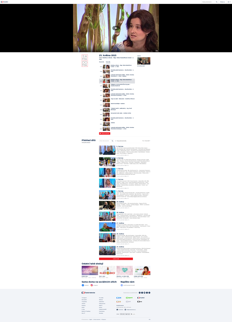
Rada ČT (100, 305)
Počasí (83, 307)
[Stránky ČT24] (118, 298)
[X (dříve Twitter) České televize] (147, 293)
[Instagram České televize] (140, 293)
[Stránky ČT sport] (129, 298)
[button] (116, 28)
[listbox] (128, 314)
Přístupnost (104, 319)
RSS (149, 319)
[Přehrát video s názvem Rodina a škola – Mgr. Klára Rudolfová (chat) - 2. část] (116, 28)
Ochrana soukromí (96, 319)
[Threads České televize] (149, 293)
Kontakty (101, 313)
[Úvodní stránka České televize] (88, 293)
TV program (84, 297)
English (90, 319)
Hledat (216, 2)
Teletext (83, 303)
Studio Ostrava (102, 303)
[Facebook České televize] (142, 293)
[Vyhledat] (112, 141)
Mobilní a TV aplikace (86, 311)
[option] (122, 314)
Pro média (101, 297)
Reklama (101, 299)
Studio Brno (101, 301)
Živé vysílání (84, 299)
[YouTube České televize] (144, 293)
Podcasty (83, 305)
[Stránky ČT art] (128, 302)
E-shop (83, 309)
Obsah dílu (101, 62)
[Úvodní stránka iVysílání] (5, 2)
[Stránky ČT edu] (139, 302)
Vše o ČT (83, 313)
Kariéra (100, 307)
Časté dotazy (101, 311)
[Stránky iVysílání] (141, 298)
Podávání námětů (102, 309)
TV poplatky (84, 301)
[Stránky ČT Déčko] (118, 302)
